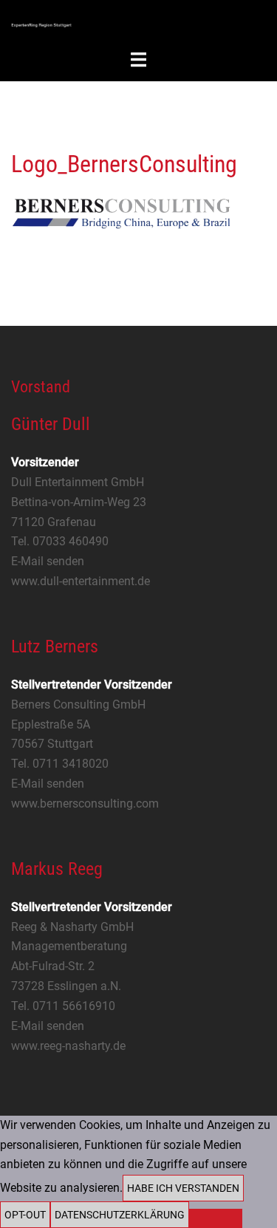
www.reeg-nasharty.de (68, 1046)
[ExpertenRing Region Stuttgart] (41, 24)
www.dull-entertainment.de (80, 581)
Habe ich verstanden (183, 1188)
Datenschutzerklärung (120, 1215)
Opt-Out (25, 1215)
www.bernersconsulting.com (85, 804)
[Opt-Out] (215, 1218)
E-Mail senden (47, 561)
